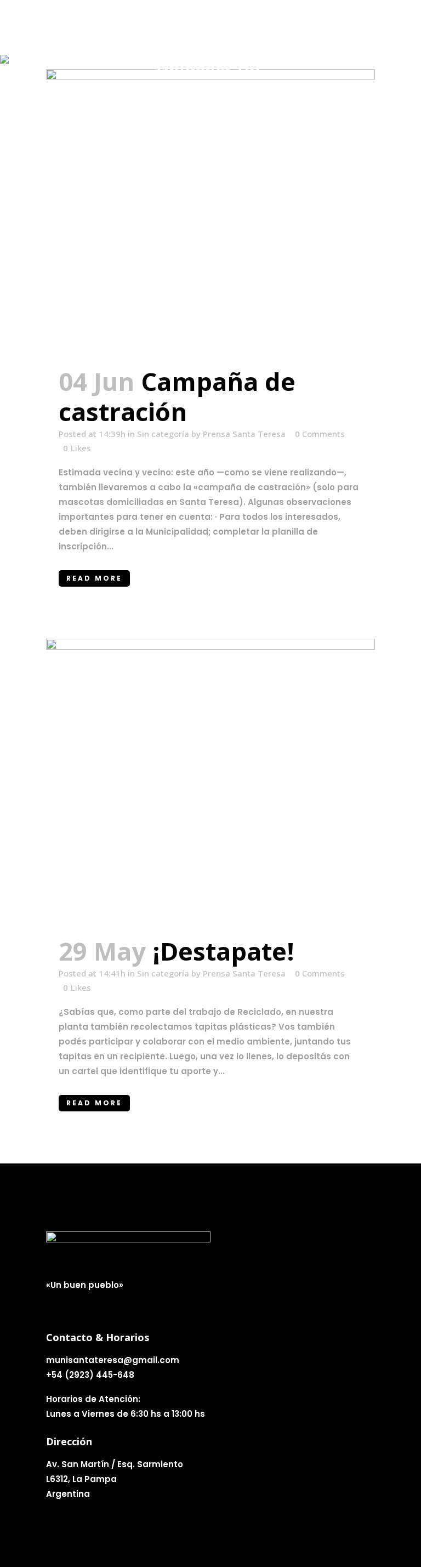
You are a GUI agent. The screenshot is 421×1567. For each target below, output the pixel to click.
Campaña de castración (177, 396)
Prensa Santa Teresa (244, 433)
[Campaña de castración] (210, 211)
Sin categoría (163, 433)
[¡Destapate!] (210, 781)
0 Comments (320, 433)
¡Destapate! (223, 951)
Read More (94, 578)
